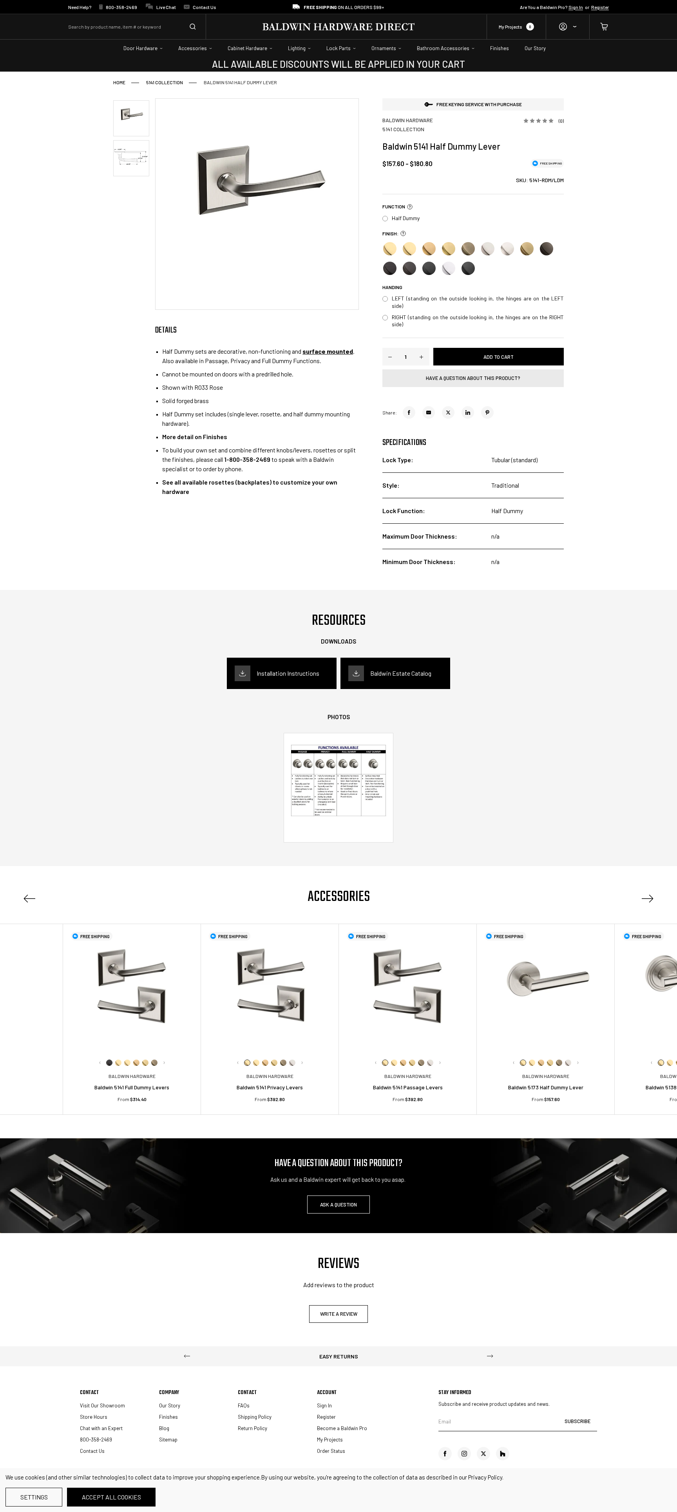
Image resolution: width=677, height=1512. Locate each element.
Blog (164, 1428)
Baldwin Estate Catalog (400, 673)
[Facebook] (409, 412)
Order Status (331, 1451)
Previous (29, 898)
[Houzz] (502, 1453)
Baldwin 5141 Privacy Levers (270, 1087)
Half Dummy (406, 218)
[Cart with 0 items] (599, 26)
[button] (409, 207)
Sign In (575, 7)
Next (164, 1062)
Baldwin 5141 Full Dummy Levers (131, 1087)
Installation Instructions (288, 673)
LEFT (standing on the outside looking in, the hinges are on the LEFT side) (478, 302)
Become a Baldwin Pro (342, 1428)
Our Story (169, 1405)
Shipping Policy (255, 1417)
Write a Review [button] (338, 1314)
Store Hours (93, 1417)
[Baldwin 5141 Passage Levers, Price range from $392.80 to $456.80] (408, 993)
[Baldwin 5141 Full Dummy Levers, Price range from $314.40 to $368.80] (132, 993)
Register (600, 7)
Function (393, 206)
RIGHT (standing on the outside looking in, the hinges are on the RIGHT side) (478, 320)
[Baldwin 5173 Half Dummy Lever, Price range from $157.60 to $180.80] (545, 993)
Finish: (390, 233)
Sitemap (168, 1439)
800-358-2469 (122, 7)
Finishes (168, 1417)
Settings (34, 1497)
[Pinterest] (487, 412)
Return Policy (252, 1428)
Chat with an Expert (101, 1428)
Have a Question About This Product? (473, 378)
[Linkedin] (468, 412)
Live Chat (166, 7)
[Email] (428, 412)
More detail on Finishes (194, 436)
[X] (448, 412)
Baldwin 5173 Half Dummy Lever (545, 1087)
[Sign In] (567, 26)
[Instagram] (464, 1453)
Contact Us (204, 7)
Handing (392, 287)
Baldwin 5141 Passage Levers (408, 1087)
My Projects (515, 26)
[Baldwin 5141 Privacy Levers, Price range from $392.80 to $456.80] (270, 993)
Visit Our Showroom (102, 1405)
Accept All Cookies (111, 1497)
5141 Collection (403, 129)
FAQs (244, 1405)
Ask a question (338, 1204)
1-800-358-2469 (247, 459)
